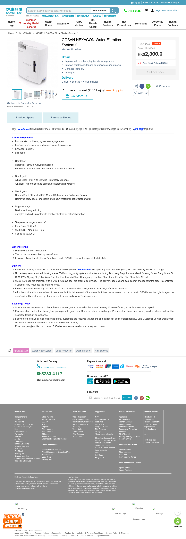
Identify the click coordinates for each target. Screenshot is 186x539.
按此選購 (139, 129)
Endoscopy (19, 441)
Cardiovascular (21, 431)
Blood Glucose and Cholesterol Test (56, 452)
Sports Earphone (126, 470)
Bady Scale (46, 457)
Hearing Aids (47, 459)
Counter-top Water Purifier (83, 421)
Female (17, 419)
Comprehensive (21, 416)
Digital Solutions (103, 535)
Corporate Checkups (23, 460)
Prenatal (18, 436)
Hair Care (99, 455)
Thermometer (47, 454)
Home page (11, 23)
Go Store (77, 96)
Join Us (80, 533)
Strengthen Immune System (106, 438)
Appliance (123, 416)
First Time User (150, 439)
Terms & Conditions (95, 533)
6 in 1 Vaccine (47, 431)
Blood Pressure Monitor (51, 449)
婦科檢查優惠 (83, 15)
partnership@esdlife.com (27, 488)
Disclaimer (125, 533)
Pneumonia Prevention (128, 429)
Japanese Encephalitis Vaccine (54, 438)
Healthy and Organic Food (129, 436)
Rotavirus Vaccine (49, 436)
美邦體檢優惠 (68, 15)
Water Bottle (77, 429)
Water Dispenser (79, 416)
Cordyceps (99, 424)
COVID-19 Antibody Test (24, 424)
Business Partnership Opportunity (48, 533)
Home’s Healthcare (152, 421)
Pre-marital (19, 434)
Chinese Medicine (22, 456)
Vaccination (149, 419)
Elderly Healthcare (126, 426)
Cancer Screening (22, 443)
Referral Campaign (170, 2)
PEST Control (124, 434)
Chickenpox (46, 434)
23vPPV (45, 421)
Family (64, 535)
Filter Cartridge (78, 434)
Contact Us (69, 533)
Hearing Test (20, 453)
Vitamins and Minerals (104, 434)
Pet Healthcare (125, 424)
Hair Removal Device (127, 457)
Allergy (17, 438)
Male (16, 429)
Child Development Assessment (27, 458)
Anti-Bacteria (101, 350)
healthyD (74, 535)
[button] (56, 94)
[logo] (14, 16)
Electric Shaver (125, 452)
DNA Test (18, 448)
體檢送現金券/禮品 (50, 15)
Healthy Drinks (125, 438)
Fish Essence (100, 429)
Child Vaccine (47, 416)
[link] (21, 508)
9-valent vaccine (48, 419)
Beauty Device (125, 449)
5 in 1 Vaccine (47, 429)
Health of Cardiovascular (105, 447)
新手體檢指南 (110, 15)
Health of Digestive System (105, 440)
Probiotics (99, 421)
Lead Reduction (64, 350)
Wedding (41, 535)
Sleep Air (122, 431)
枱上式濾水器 (21, 350)
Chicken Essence (102, 419)
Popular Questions (151, 442)
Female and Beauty (103, 442)
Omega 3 (98, 431)
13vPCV (45, 424)
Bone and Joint (101, 450)
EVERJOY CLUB (150, 2)
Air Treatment (124, 419)
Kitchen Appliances (126, 421)
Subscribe (127, 397)
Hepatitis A (46, 426)
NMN (97, 416)
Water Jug (77, 426)
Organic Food (149, 426)
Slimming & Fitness (102, 445)
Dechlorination (83, 350)
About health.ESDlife (23, 533)
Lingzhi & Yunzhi (101, 426)
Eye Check (19, 451)
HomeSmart (76, 49)
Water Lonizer (78, 436)
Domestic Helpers (22, 446)
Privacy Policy (111, 533)
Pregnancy (99, 457)
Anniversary (53, 535)
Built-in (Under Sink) (80, 424)
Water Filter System (42, 350)
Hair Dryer (123, 454)
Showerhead (78, 431)
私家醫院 (97, 15)
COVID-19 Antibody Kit (23, 426)
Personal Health (150, 424)
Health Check (149, 416)
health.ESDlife (87, 535)
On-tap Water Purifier (81, 419)
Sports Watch (124, 467)
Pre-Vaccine (19, 421)
